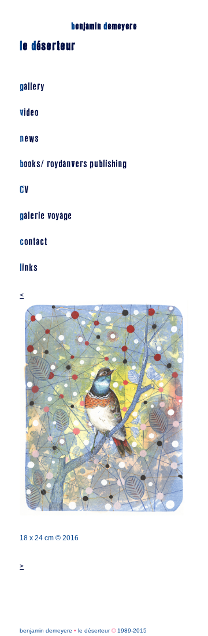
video (29, 113)
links (29, 268)
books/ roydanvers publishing (73, 164)
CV (24, 190)
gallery (32, 87)
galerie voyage (46, 216)
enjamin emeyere (104, 26)
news (29, 139)
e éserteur (48, 46)
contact (33, 242)
